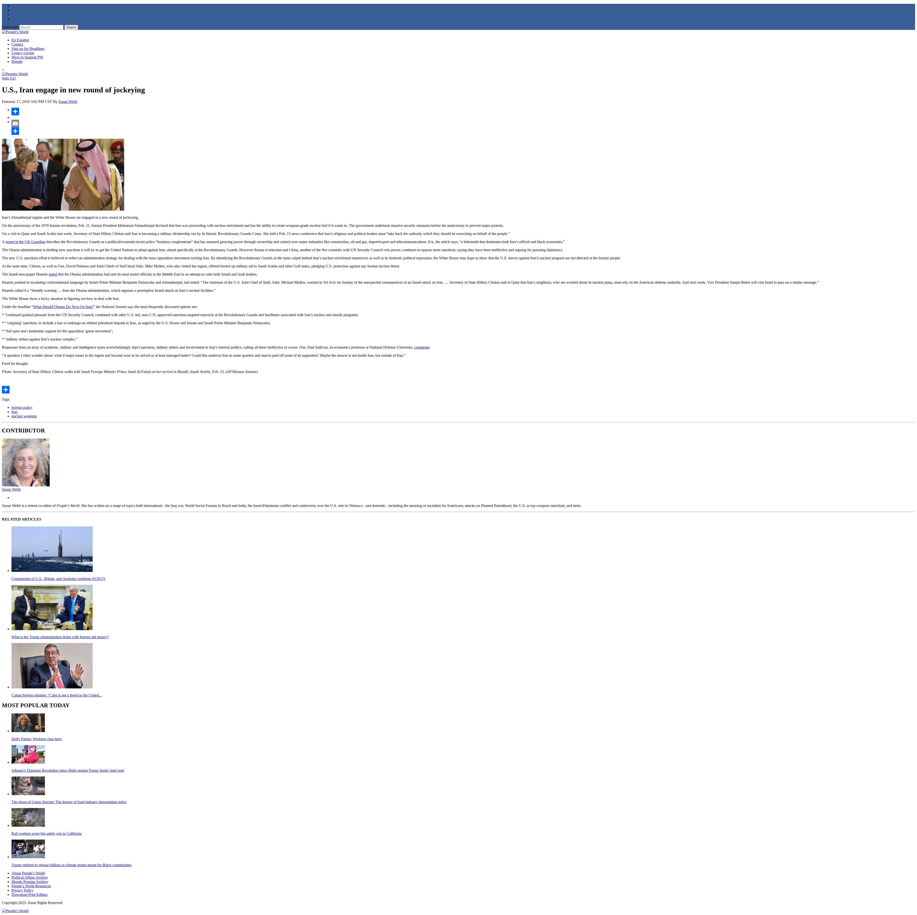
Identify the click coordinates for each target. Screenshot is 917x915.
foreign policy (21, 407)
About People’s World (28, 873)
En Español (20, 40)
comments (421, 347)
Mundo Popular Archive (29, 882)
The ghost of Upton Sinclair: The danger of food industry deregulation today (69, 802)
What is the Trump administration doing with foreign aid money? (60, 637)
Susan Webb (68, 102)
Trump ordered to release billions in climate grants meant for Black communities (71, 865)
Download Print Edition (29, 895)
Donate (16, 61)
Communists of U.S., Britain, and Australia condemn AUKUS (58, 579)
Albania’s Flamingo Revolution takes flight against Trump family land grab (67, 770)
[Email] (463, 123)
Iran (14, 412)
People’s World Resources (31, 886)
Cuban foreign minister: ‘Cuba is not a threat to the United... (56, 695)
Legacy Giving (22, 53)
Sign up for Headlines (27, 49)
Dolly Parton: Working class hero (36, 739)
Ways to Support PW (27, 57)
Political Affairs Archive (29, 877)
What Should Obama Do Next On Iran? (63, 307)
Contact (17, 44)
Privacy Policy (22, 890)
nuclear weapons (24, 416)
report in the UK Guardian (25, 242)
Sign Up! (9, 78)
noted (53, 274)
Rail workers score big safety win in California (46, 833)
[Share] (463, 111)
